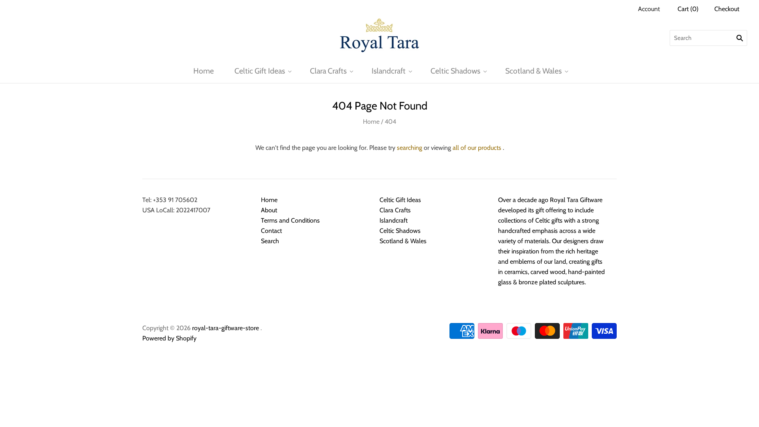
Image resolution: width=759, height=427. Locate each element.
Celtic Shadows (455, 71)
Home (203, 71)
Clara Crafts (328, 71)
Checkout (726, 9)
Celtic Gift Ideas (259, 71)
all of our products (477, 147)
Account (649, 9)
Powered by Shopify (169, 338)
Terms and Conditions (290, 220)
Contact (271, 230)
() (688, 9)
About (269, 210)
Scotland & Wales (533, 71)
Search (270, 241)
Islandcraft (389, 71)
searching (409, 147)
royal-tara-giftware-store (225, 328)
